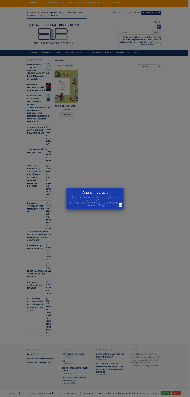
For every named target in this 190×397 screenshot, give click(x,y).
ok (120, 205)
